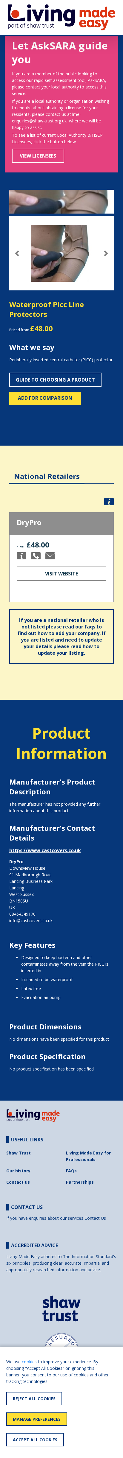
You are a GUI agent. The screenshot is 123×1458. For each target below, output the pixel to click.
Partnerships (80, 1182)
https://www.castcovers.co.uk (45, 850)
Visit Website (61, 573)
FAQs (71, 1171)
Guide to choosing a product (55, 379)
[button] (17, 253)
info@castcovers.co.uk (31, 920)
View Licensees (38, 156)
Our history (18, 1171)
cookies (29, 1361)
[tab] (46, 471)
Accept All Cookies (35, 1440)
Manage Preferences (37, 1419)
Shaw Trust (18, 1153)
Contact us (18, 1182)
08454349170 (22, 914)
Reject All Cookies (34, 1398)
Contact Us (95, 1218)
